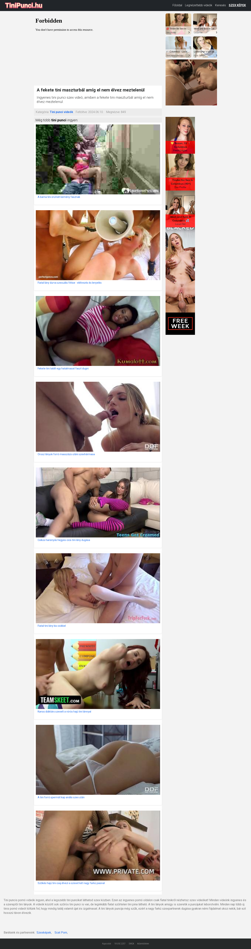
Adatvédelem (143, 943)
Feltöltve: (81, 112)
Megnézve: (113, 112)
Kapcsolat (106, 943)
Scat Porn (61, 932)
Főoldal (177, 5)
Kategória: (42, 112)
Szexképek (44, 932)
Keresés (220, 5)
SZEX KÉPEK (237, 5)
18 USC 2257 (120, 943)
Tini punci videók (61, 112)
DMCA (131, 943)
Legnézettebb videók (198, 5)
